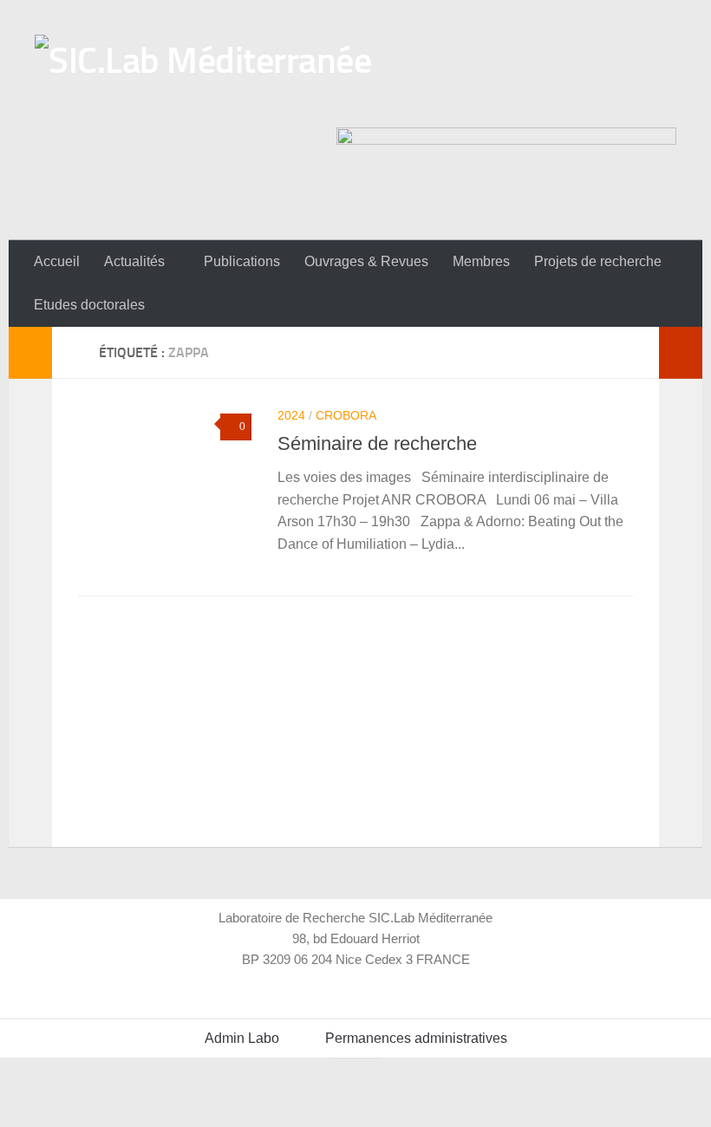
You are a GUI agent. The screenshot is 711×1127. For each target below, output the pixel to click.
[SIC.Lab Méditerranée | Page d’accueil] (203, 77)
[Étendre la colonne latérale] (30, 353)
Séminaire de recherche (377, 443)
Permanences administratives (416, 1038)
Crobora (346, 415)
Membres (481, 261)
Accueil (57, 261)
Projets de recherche (598, 261)
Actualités (134, 261)
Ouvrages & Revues (366, 261)
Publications (242, 261)
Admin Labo (242, 1038)
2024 (291, 415)
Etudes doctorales (89, 304)
